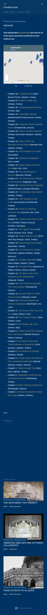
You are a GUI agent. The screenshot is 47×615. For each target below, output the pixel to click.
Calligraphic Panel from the (29, 375)
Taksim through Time (27, 368)
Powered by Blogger (25, 608)
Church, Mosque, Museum (30, 131)
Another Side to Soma (28, 236)
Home (5, 12)
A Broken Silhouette (27, 260)
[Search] (42, 3)
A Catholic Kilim (26, 94)
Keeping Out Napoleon (29, 158)
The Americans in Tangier (30, 250)
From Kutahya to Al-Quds (30, 151)
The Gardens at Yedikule (28, 351)
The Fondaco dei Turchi (28, 324)
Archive (20, 12)
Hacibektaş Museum (17, 378)
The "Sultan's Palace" (28, 317)
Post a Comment (15, 506)
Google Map (25, 33)
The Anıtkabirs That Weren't (20, 503)
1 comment (13, 549)
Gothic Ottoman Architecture (30, 385)
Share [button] (5, 413)
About (12, 12)
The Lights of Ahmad (28, 229)
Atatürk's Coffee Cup (28, 100)
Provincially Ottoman (28, 114)
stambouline (10, 8)
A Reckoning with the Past (30, 107)
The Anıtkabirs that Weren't (30, 192)
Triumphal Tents (26, 267)
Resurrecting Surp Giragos (30, 243)
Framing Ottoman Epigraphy (31, 185)
